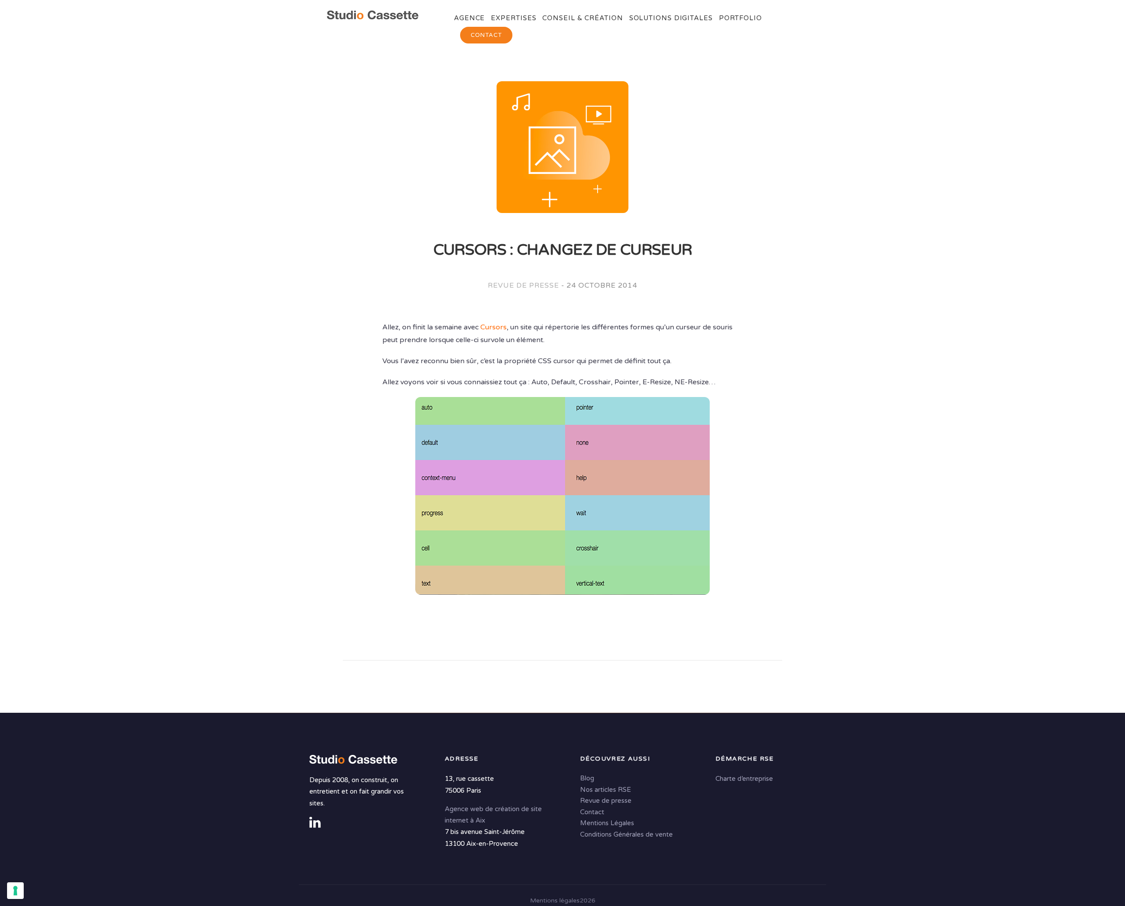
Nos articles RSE (605, 790)
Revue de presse (523, 285)
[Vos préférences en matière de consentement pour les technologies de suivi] (15, 890)
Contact (486, 35)
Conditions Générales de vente (626, 834)
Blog (587, 779)
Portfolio (740, 18)
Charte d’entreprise (744, 779)
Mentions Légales (607, 823)
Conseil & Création (582, 18)
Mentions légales (555, 900)
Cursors (493, 327)
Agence (469, 18)
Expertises (513, 18)
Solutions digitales (671, 18)
